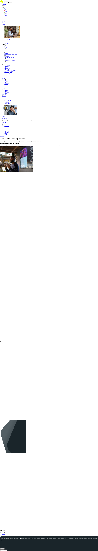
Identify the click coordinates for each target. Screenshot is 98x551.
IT (4, 88)
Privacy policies (3, 528)
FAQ (5, 99)
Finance (5, 80)
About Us (6, 130)
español (5, 17)
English (4, 5)
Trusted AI (6, 67)
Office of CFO (6, 86)
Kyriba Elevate (6, 102)
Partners (3, 123)
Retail (5, 82)
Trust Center (6, 132)
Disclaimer (13, 528)
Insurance (6, 84)
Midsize (5, 91)
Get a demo (2, 136)
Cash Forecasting (7, 68)
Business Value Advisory (8, 100)
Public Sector (6, 92)
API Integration (6, 66)
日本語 (5, 15)
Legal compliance (8, 528)
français (5, 9)
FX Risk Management (8, 72)
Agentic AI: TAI (7, 39)
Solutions (3, 76)
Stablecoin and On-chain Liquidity (10, 70)
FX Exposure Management (8, 71)
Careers (5, 133)
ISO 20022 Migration (7, 73)
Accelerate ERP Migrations (8, 65)
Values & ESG (6, 131)
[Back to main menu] (2, 95)
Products (3, 22)
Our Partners (6, 126)
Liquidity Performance (6, 21)
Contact (5, 134)
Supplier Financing (7, 75)
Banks (5, 93)
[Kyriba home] (4, 2)
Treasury (5, 87)
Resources (4, 94)
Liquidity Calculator (7, 103)
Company (4, 129)
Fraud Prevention (7, 69)
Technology (6, 81)
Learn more (6, 43)
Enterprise (6, 90)
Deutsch (5, 11)
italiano (5, 13)
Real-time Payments (7, 74)
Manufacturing (6, 83)
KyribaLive (6, 101)
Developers (4, 4)
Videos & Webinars (7, 98)
